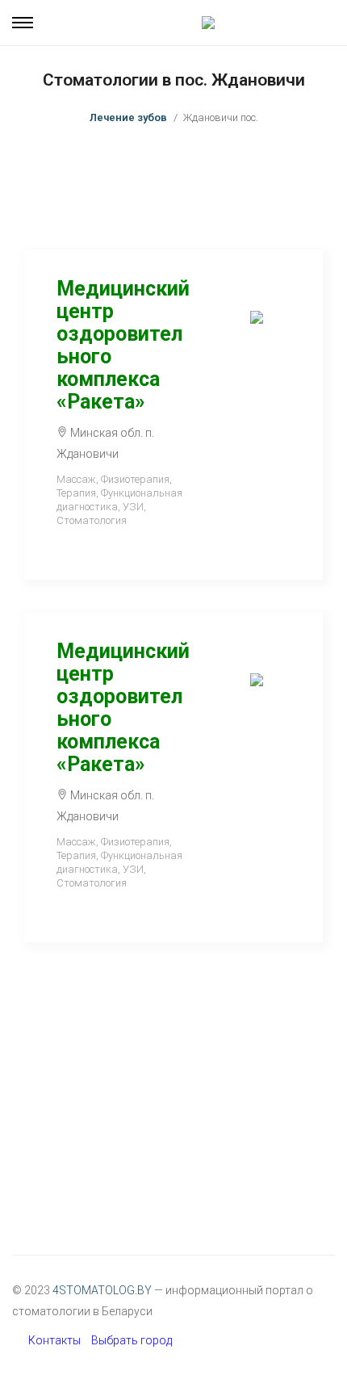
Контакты (54, 1340)
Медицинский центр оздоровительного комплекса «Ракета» (123, 345)
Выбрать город (131, 1340)
